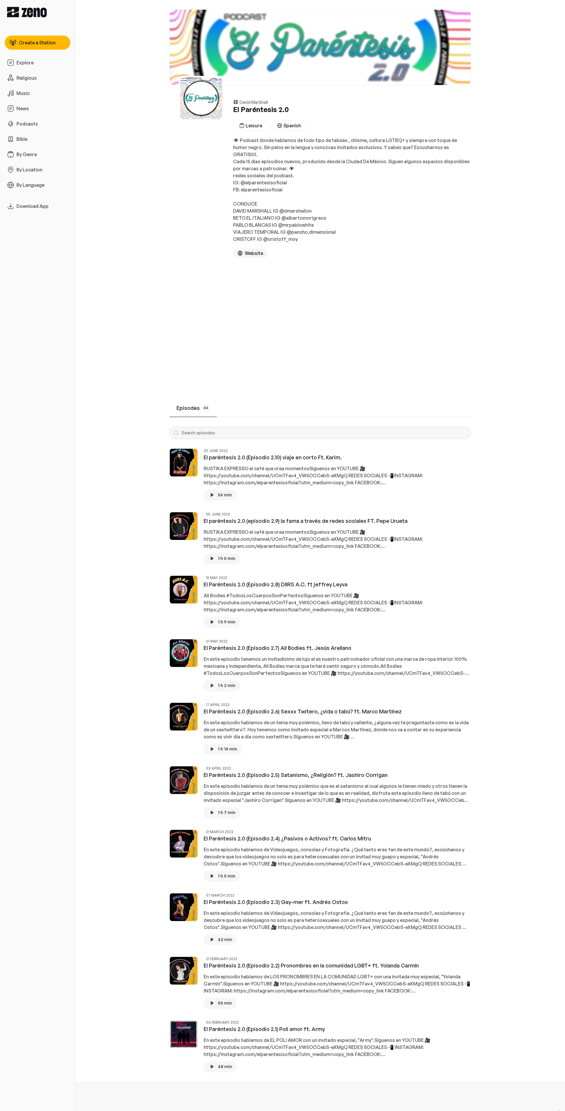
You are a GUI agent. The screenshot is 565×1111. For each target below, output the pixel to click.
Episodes (192, 408)
